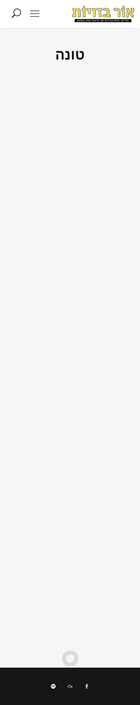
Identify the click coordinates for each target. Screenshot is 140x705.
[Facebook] (86, 686)
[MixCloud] (70, 686)
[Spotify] (53, 686)
